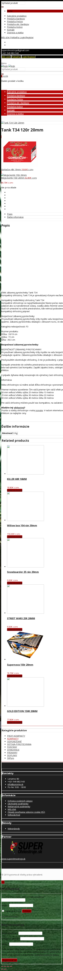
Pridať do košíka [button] (14, 490)
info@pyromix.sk (15, 784)
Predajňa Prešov (15, 21)
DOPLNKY (12, 755)
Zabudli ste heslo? (9, 916)
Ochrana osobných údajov (20, 801)
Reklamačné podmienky (19, 806)
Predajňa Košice (15, 27)
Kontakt (11, 29)
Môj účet (12, 809)
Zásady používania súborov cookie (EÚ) (26, 812)
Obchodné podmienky (18, 803)
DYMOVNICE (13, 749)
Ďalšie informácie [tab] (15, 217)
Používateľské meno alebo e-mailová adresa (23, 897)
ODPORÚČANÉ (14, 741)
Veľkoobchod (14, 814)
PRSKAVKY (12, 752)
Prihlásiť (26, 911)
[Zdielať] (8, 966)
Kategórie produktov (17, 16)
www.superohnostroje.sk (13, 858)
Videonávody (14, 828)
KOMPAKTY (12, 738)
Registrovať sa (9, 960)
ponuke (39, 410)
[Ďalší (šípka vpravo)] (5, 969)
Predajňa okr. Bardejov (18, 24)
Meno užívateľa (9, 933)
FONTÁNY (12, 747)
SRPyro (10, 758)
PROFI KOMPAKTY (16, 735)
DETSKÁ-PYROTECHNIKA (19, 744)
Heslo (5, 905)
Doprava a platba (15, 32)
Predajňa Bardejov (16, 18)
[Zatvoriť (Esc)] (11, 966)
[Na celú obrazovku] (5, 966)
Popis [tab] (9, 214)
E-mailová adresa (10, 938)
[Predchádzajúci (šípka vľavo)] (2, 969)
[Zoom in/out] (2, 966)
